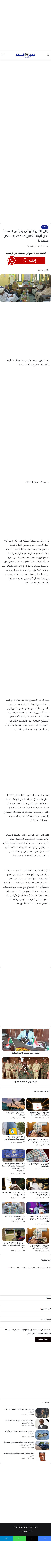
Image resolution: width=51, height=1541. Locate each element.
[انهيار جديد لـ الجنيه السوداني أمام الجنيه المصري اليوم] (37, 1236)
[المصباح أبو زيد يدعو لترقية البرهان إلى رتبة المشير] (42, 1413)
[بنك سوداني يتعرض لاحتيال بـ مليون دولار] (13, 1208)
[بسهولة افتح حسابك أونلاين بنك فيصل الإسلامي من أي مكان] (37, 1208)
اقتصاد (44, 227)
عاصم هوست (23, 1531)
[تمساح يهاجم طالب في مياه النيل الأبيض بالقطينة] (42, 1435)
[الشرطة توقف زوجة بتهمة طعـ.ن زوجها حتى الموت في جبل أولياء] (42, 1445)
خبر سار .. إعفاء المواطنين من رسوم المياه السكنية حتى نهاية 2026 (14, 1245)
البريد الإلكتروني (45, 1309)
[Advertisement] (25, 25)
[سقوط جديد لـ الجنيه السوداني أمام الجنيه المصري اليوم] (37, 1130)
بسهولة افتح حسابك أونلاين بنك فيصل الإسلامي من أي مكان (39, 1219)
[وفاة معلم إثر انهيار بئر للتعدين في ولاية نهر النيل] (42, 1456)
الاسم (48, 1298)
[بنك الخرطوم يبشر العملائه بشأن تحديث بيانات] (37, 1184)
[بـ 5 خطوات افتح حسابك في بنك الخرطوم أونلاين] (13, 1184)
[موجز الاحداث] (25, 55)
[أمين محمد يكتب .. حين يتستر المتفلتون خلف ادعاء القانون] (42, 1424)
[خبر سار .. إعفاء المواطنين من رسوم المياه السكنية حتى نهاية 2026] (13, 1234)
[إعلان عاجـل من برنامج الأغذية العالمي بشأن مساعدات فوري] (13, 1128)
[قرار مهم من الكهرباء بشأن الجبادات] (13, 1104)
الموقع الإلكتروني (45, 1319)
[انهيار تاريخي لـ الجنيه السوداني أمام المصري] (37, 1155)
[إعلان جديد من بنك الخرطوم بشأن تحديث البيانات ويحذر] (37, 1104)
